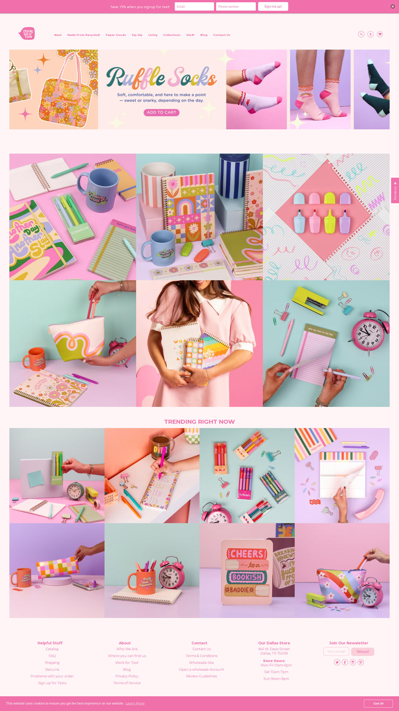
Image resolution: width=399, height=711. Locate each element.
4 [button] (197, 129)
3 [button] (192, 129)
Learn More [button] (135, 703)
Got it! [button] (378, 703)
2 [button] (188, 129)
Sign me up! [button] (273, 6)
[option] (199, 93)
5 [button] (202, 129)
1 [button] (183, 129)
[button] (392, 6)
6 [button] (206, 129)
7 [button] (211, 129)
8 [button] (215, 129)
